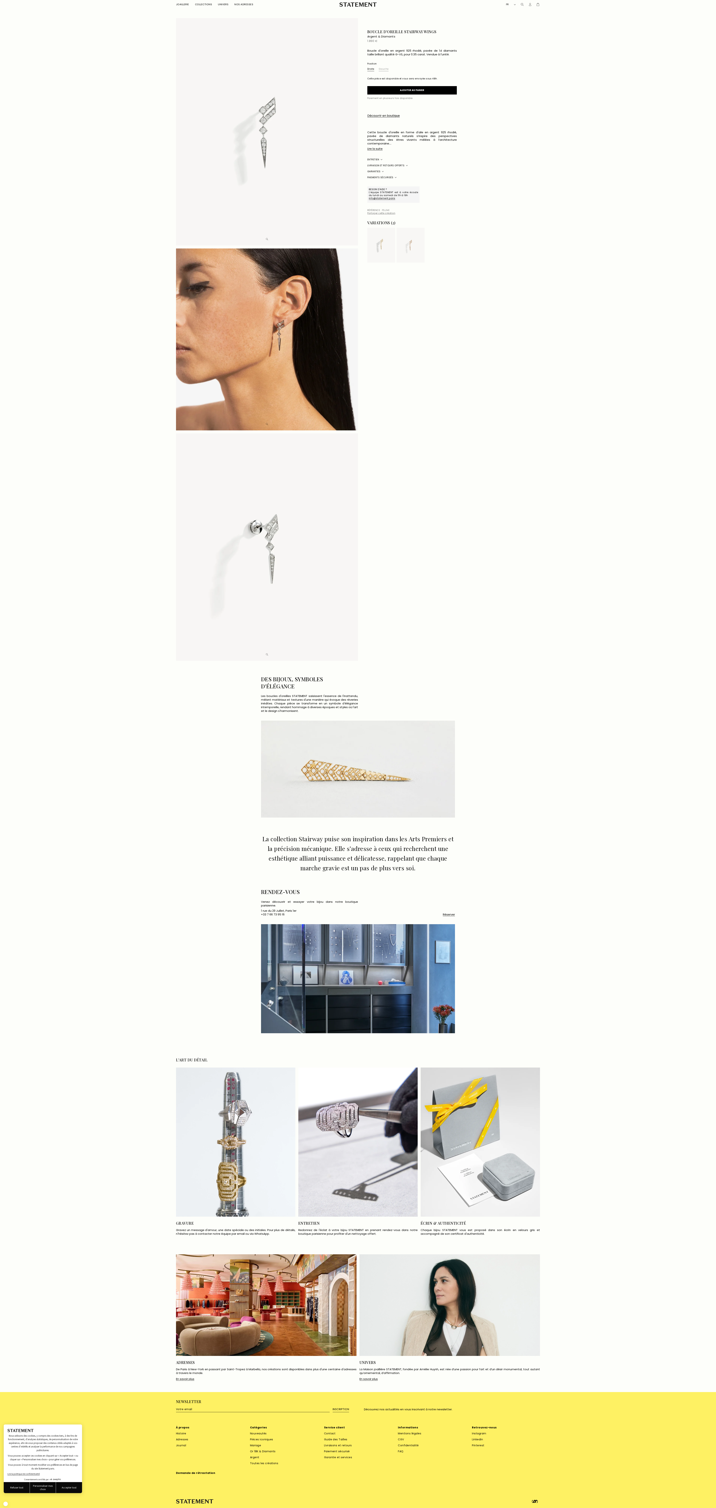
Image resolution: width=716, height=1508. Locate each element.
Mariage (255, 1445)
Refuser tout (16, 1487)
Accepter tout (69, 1487)
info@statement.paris (382, 198)
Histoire (181, 1433)
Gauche (384, 68)
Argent (254, 1457)
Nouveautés (258, 1433)
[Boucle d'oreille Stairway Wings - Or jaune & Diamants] (381, 245)
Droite (370, 68)
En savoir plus (185, 1379)
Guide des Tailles (335, 1439)
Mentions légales (409, 1433)
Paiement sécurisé (337, 1451)
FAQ (400, 1451)
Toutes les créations (264, 1463)
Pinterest (478, 1445)
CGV (401, 1439)
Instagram (479, 1433)
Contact (330, 1433)
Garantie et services (338, 1457)
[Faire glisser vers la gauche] (448, 223)
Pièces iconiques (261, 1439)
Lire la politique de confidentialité (23, 1473)
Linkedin (477, 1439)
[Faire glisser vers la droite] (454, 223)
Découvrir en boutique (383, 116)
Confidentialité (408, 1445)
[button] (182, 4)
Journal (181, 1445)
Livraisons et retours (338, 1445)
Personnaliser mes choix (43, 1487)
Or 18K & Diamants (263, 1451)
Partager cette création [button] (381, 213)
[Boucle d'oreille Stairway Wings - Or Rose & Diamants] (410, 245)
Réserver (449, 914)
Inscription (341, 1409)
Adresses (182, 1439)
